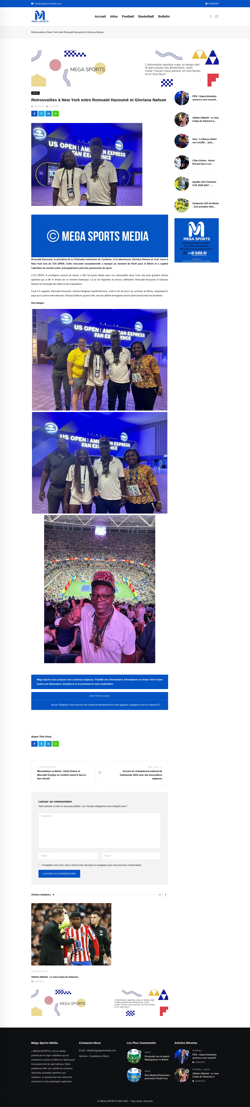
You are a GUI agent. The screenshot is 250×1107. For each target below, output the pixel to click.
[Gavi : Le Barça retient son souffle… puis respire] (181, 141)
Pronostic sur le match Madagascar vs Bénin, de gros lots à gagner (157, 1059)
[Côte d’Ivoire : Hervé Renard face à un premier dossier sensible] (181, 162)
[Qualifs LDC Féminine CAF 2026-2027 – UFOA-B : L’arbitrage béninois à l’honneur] (181, 184)
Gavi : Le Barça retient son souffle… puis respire (204, 142)
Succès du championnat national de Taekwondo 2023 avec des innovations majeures (141, 775)
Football (128, 16)
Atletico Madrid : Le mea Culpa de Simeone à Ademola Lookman (205, 120)
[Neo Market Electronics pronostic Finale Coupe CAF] (134, 1075)
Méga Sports (44, 705)
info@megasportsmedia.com (48, 3)
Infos (114, 16)
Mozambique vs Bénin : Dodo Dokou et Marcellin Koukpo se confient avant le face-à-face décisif (61, 775)
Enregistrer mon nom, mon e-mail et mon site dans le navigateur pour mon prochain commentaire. (92, 865)
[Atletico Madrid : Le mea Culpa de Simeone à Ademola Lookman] (181, 119)
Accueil (100, 16)
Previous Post (48, 767)
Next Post (153, 767)
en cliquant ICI (152, 705)
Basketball (146, 16)
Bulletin (164, 16)
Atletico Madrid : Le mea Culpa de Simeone (54, 977)
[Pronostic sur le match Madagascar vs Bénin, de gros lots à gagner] (134, 1056)
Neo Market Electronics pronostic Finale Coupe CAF (157, 1078)
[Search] (211, 16)
